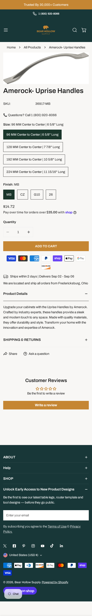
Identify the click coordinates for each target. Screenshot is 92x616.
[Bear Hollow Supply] (46, 30)
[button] (84, 30)
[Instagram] (33, 546)
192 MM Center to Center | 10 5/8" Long (34, 159)
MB (8, 194)
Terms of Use (57, 526)
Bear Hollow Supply (27, 582)
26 (51, 194)
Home (11, 47)
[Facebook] (14, 546)
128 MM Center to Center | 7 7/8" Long (33, 147)
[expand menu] (5, 30)
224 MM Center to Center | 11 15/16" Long (35, 172)
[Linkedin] (61, 546)
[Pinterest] (23, 546)
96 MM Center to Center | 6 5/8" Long (32, 134)
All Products (32, 47)
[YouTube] (42, 546)
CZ (22, 194)
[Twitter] (5, 546)
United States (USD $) (23, 555)
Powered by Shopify (55, 582)
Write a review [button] (46, 405)
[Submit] (83, 515)
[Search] (74, 30)
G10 (37, 194)
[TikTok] (52, 545)
